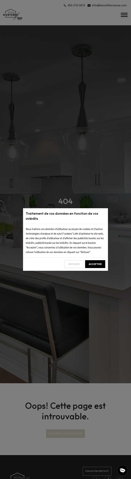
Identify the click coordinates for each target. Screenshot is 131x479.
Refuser (74, 264)
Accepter (95, 264)
